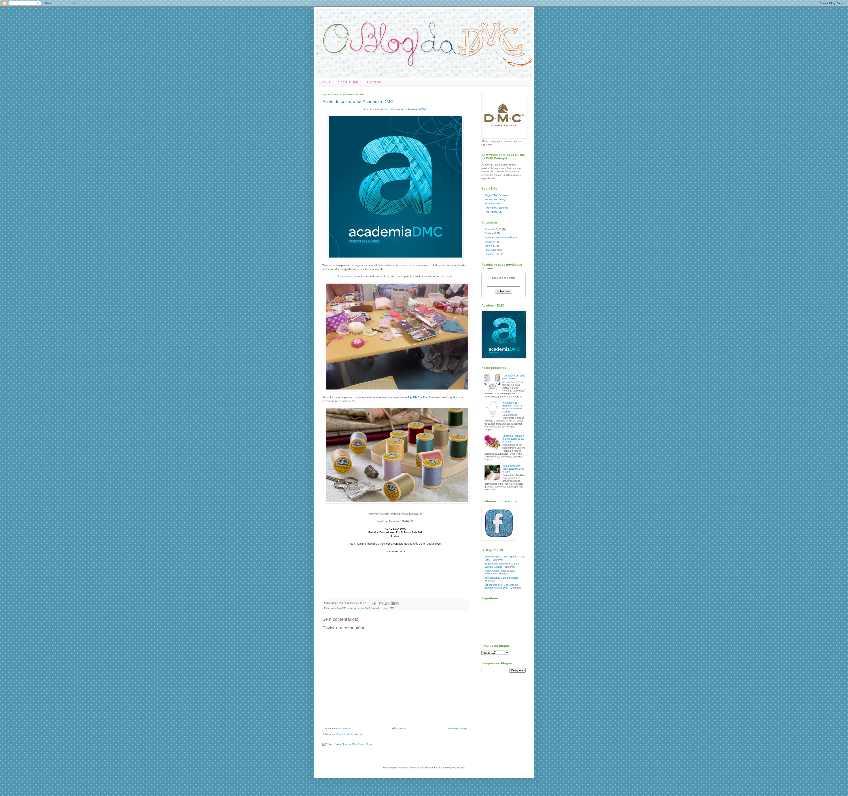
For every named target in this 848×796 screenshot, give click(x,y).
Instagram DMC (493, 203)
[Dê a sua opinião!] (385, 603)
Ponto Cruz (491, 249)
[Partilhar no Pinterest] (398, 603)
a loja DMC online (344, 608)
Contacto (374, 82)
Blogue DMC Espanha (496, 195)
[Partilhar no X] (389, 603)
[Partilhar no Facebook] (393, 603)
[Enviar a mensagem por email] (381, 603)
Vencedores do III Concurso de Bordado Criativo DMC (501, 586)
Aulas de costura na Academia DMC (357, 101)
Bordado (489, 233)
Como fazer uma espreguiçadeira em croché (513, 469)
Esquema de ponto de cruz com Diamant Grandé (502, 565)
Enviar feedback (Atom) (349, 734)
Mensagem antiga (457, 728)
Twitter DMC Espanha (496, 207)
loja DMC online (418, 397)
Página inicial (399, 728)
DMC (392, 608)
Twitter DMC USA (494, 212)
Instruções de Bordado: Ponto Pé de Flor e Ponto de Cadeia (512, 407)
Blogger (461, 767)
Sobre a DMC (349, 82)
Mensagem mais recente (337, 728)
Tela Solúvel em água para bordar (513, 377)
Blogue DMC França (495, 199)
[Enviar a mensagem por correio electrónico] (374, 603)
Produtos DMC (492, 254)
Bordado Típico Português (499, 237)
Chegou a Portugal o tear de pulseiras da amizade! (513, 439)
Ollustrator (429, 767)
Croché (488, 245)
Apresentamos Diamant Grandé (502, 577)
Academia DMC (418, 109)
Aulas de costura (379, 608)
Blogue (325, 82)
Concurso (490, 241)
